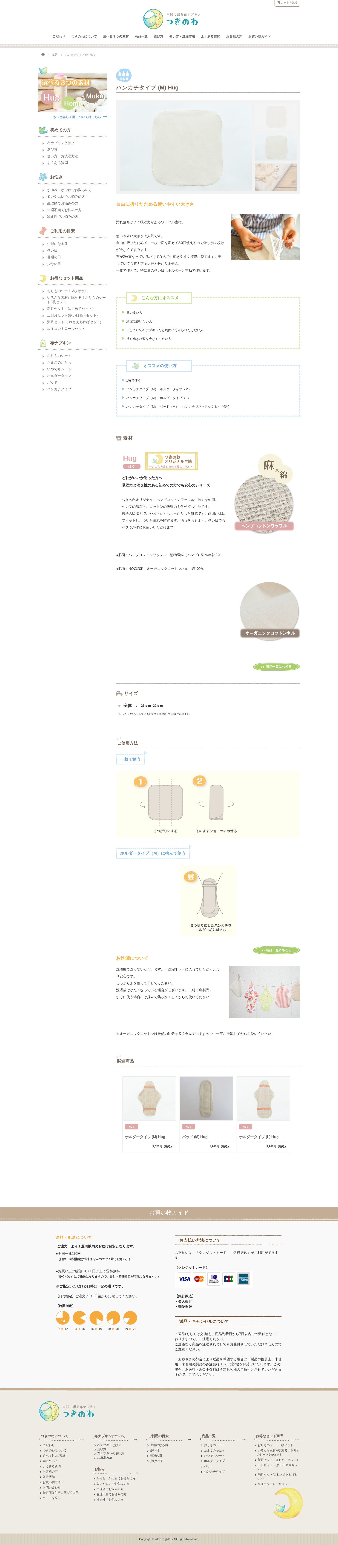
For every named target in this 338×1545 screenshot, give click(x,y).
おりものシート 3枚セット (67, 291)
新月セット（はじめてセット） (71, 308)
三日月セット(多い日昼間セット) (72, 315)
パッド (52, 382)
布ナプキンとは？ (61, 143)
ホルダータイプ (59, 376)
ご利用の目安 (158, 1436)
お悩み (100, 1469)
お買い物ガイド (259, 36)
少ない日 (54, 264)
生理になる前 (57, 244)
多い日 (52, 250)
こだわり (58, 36)
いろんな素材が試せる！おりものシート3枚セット (76, 300)
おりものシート (59, 356)
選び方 (158, 36)
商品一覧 (141, 36)
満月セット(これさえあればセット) (74, 322)
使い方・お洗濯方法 (62, 156)
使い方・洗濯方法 (182, 36)
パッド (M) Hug (195, 1137)
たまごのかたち (59, 362)
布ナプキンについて (110, 1436)
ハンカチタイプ (59, 389)
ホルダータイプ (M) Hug (145, 1137)
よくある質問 (210, 36)
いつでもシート (59, 369)
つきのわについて (84, 36)
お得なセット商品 (269, 1436)
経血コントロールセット (66, 328)
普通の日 (54, 257)
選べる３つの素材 (116, 36)
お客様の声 (234, 36)
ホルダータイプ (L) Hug (259, 1137)
